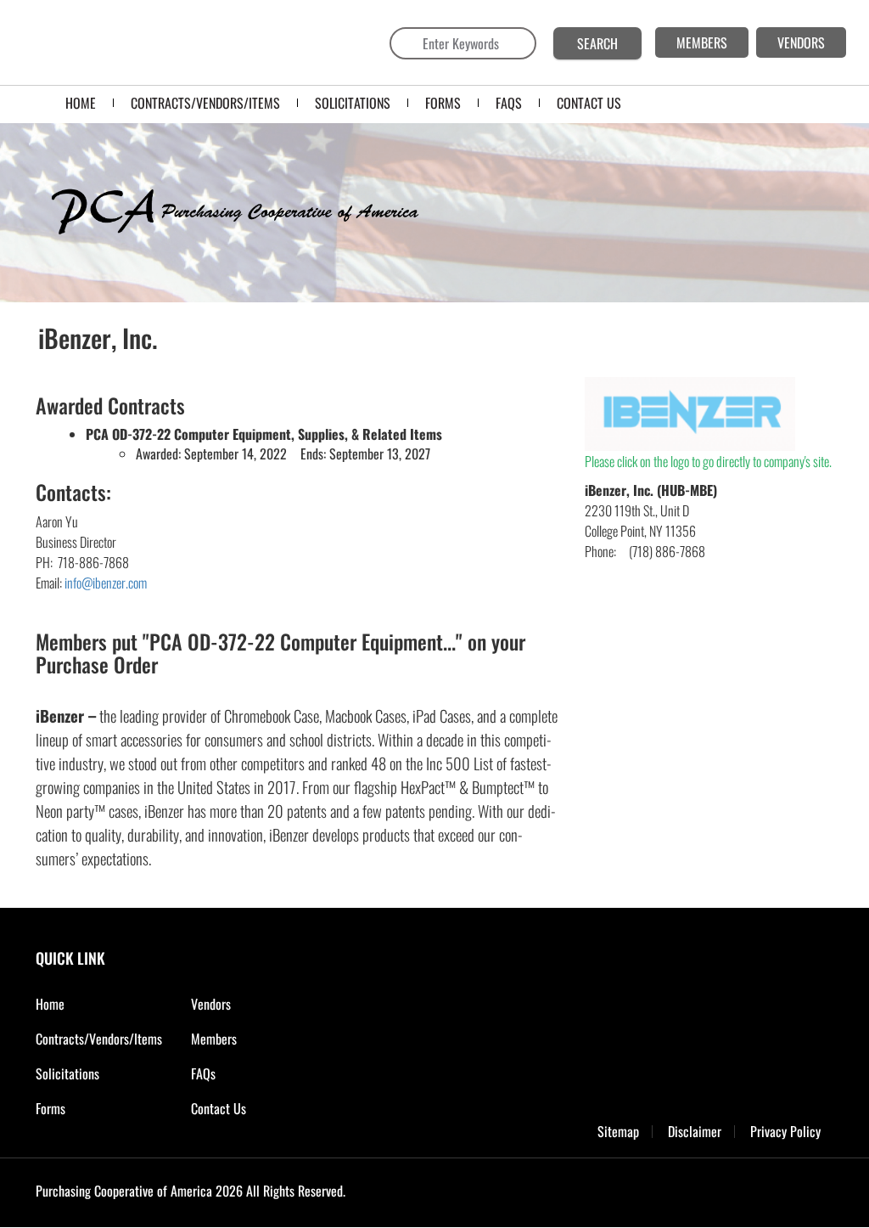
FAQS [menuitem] (509, 103)
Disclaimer (694, 1131)
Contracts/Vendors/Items (99, 1038)
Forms (50, 1108)
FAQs (203, 1073)
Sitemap (618, 1131)
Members (214, 1038)
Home (50, 1004)
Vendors (211, 1004)
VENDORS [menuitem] (801, 42)
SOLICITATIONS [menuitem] (352, 103)
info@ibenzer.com (105, 582)
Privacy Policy (785, 1131)
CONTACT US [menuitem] (589, 103)
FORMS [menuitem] (443, 103)
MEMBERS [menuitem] (701, 42)
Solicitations (67, 1073)
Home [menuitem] (80, 103)
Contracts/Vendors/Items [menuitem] (205, 103)
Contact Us (218, 1108)
